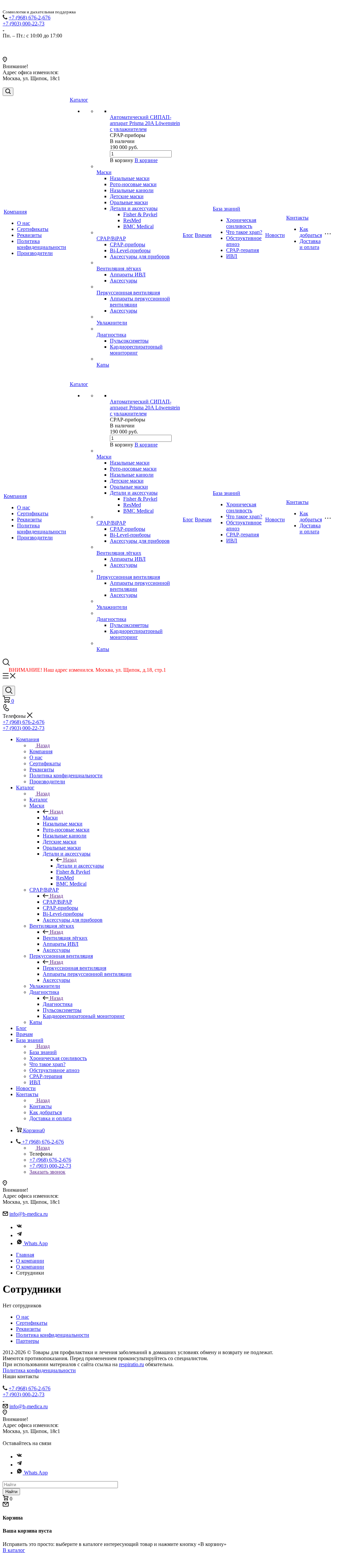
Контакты (297, 218)
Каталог (79, 100)
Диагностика (111, 335)
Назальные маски (130, 178)
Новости (275, 235)
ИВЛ (231, 256)
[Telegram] (19, 1235)
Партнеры (27, 1341)
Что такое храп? (244, 232)
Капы (103, 365)
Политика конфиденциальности (41, 244)
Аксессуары (123, 280)
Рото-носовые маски (133, 184)
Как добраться (311, 232)
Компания (15, 212)
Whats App (36, 1243)
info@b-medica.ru (28, 1214)
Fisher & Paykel (140, 214)
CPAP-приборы (127, 244)
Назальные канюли (132, 190)
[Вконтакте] (19, 1227)
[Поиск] (8, 92)
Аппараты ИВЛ (128, 274)
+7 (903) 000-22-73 (23, 23)
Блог (188, 235)
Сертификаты (32, 229)
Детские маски (127, 196)
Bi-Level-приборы (130, 250)
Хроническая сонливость (241, 223)
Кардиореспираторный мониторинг (136, 350)
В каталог (14, 1550)
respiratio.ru (131, 1364)
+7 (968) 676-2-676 (29, 17)
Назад (43, 745)
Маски (104, 172)
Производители (35, 253)
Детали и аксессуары (134, 208)
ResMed (132, 220)
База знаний (226, 209)
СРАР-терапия (242, 250)
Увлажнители (112, 323)
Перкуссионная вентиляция (128, 292)
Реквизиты (29, 235)
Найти (11, 1491)
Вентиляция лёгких (119, 268)
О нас (23, 223)
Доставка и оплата (310, 244)
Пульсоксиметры (129, 341)
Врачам (203, 235)
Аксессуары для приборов (140, 256)
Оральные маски (129, 202)
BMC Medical (138, 226)
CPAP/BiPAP (111, 238)
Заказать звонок (47, 1172)
